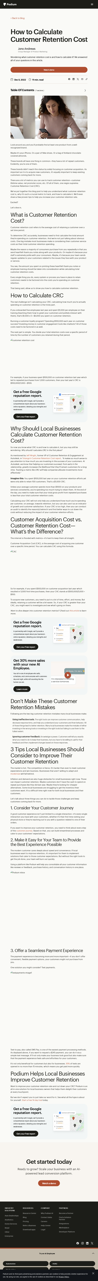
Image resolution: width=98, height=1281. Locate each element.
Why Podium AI (47, 1213)
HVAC (55, 1263)
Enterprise (9, 1236)
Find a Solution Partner (65, 1218)
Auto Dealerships (12, 1215)
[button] (49, 1253)
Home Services (11, 1224)
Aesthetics (9, 1219)
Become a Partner (66, 1213)
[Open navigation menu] (92, 4)
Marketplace (64, 1227)
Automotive (10, 1263)
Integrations (64, 1223)
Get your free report (25, 416)
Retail (7, 1228)
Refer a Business (29, 1225)
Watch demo (49, 69)
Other (7, 1232)
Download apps (29, 1229)
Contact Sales (46, 1217)
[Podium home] (10, 4)
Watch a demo (49, 1183)
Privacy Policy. (64, 1276)
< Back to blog (17, 18)
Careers (44, 1221)
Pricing (26, 1221)
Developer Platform (67, 1231)
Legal (43, 1229)
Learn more (21, 689)
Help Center (46, 1225)
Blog (25, 1217)
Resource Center (29, 1213)
